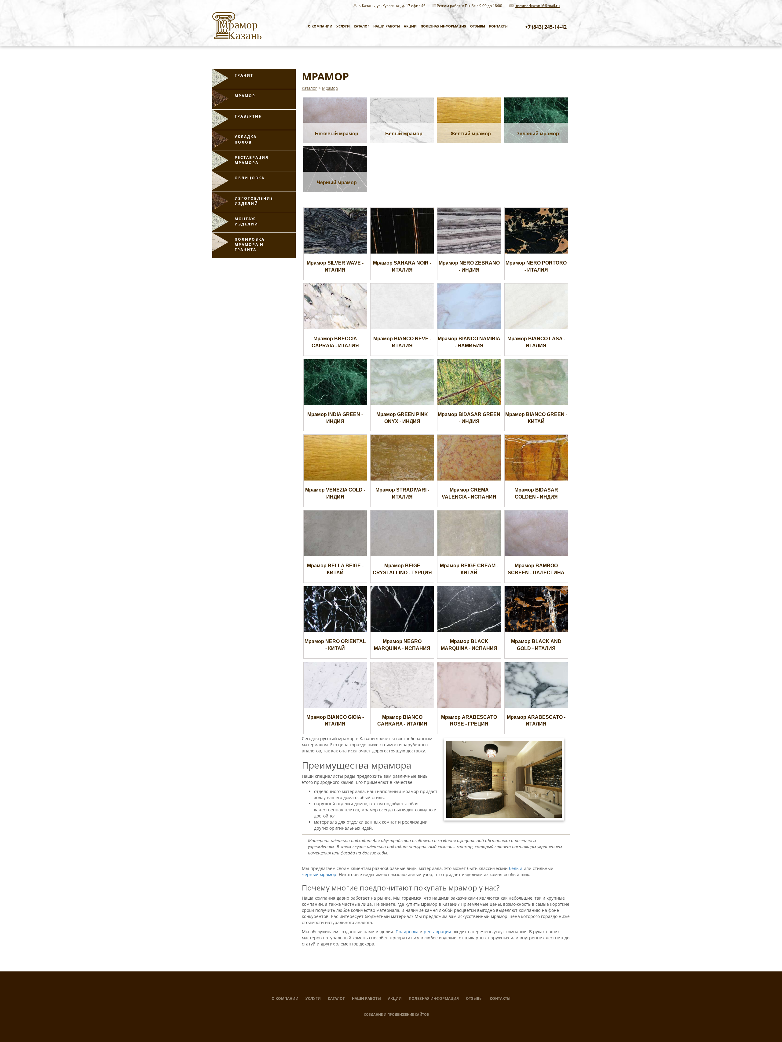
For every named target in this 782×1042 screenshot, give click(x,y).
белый (515, 868)
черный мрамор (319, 874)
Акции (410, 26)
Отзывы (477, 26)
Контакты (498, 26)
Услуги (343, 26)
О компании (320, 26)
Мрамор (330, 88)
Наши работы (386, 26)
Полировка (407, 931)
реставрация (437, 931)
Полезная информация (443, 26)
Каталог (361, 26)
